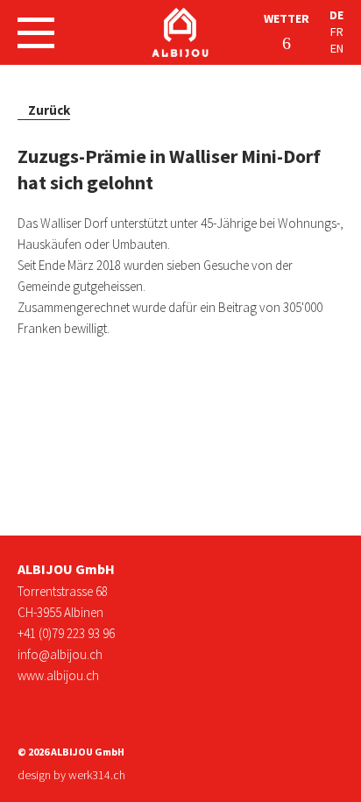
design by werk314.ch (71, 775)
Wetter (286, 18)
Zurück (49, 110)
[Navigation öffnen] (36, 33)
